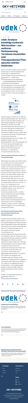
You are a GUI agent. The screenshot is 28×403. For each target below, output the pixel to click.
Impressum (17, 368)
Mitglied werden (9, 1)
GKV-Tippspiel (16, 16)
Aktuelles (3, 16)
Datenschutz (18, 370)
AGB (16, 372)
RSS (18, 379)
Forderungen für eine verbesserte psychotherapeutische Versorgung (13, 80)
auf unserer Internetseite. (10, 278)
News (3, 368)
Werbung (4, 372)
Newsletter (19, 384)
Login (24, 1)
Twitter (18, 382)
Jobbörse (9, 16)
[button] (3, 284)
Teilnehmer (24, 16)
